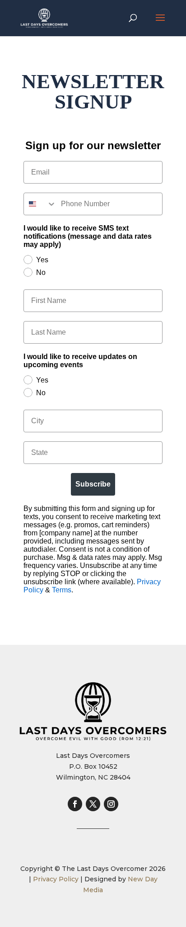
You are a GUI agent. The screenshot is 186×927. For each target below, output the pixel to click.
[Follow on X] (93, 804)
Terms (61, 590)
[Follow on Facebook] (75, 804)
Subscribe (93, 484)
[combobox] (40, 204)
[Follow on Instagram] (111, 804)
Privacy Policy (56, 879)
